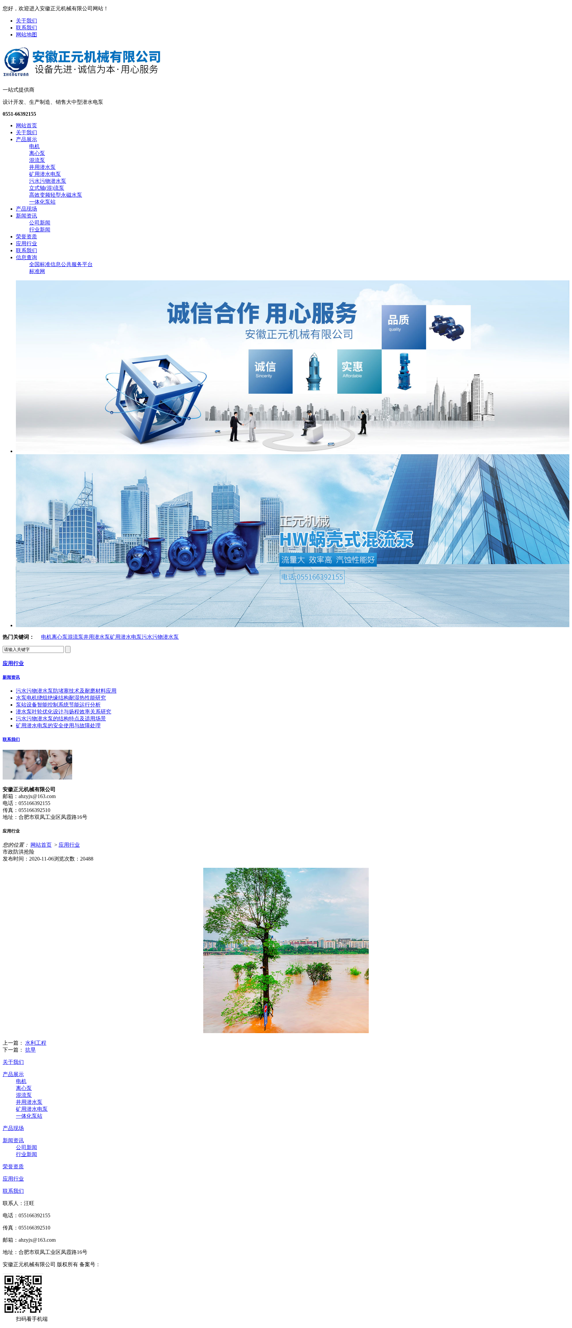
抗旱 (30, 1050)
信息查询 (26, 257)
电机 (34, 146)
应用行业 (26, 243)
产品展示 (26, 139)
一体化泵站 (42, 202)
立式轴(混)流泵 (46, 188)
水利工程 (35, 1043)
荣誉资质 (26, 236)
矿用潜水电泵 (45, 174)
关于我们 (26, 20)
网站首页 (26, 125)
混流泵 (37, 160)
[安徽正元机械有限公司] (82, 75)
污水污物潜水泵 (47, 181)
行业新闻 (39, 229)
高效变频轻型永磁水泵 (55, 195)
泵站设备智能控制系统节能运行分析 (58, 704)
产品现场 (26, 209)
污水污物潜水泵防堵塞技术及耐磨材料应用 (66, 691)
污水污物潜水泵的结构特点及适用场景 (61, 718)
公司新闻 (39, 222)
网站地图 (26, 34)
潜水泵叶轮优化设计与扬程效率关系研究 (63, 711)
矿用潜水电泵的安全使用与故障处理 (58, 725)
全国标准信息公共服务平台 (61, 264)
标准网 (37, 271)
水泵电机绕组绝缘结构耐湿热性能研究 (61, 698)
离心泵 (37, 153)
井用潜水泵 (42, 167)
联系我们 (26, 27)
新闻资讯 (26, 216)
